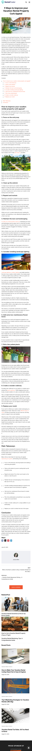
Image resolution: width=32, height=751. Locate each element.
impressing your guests (6, 458)
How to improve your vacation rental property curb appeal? (16, 81)
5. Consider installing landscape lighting (13, 90)
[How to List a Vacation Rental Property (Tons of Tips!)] (14, 624)
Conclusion (5, 102)
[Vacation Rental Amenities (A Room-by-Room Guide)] (14, 604)
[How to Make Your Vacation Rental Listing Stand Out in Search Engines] (15, 656)
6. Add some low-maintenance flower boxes (14, 91)
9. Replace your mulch (9, 97)
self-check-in (18, 152)
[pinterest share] (8, 541)
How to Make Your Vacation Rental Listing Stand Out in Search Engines (14, 671)
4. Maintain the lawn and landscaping (13, 88)
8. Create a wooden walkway (11, 95)
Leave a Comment (16, 587)
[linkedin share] (11, 541)
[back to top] (29, 748)
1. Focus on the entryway (10, 82)
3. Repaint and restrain (9, 86)
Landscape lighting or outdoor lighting (10, 272)
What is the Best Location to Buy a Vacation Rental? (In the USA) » (16, 570)
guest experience (11, 390)
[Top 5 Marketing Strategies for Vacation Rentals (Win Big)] (15, 685)
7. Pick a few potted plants (10, 93)
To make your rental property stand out (10, 221)
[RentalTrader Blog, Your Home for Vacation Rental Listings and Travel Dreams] (8, 2)
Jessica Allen (16, 559)
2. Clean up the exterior (9, 84)
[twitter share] (5, 540)
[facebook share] (2, 541)
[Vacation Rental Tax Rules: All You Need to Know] (15, 715)
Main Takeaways (7, 101)
